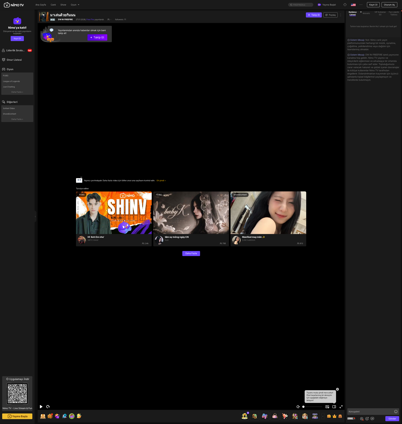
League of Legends (11, 81)
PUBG (5, 75)
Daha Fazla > (17, 92)
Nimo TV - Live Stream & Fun (17, 393)
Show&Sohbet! (9, 114)
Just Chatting (9, 87)
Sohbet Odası (9, 108)
